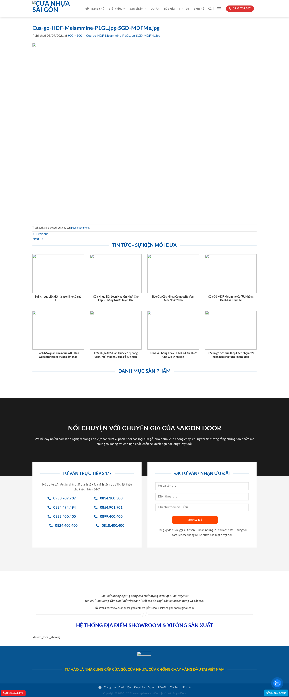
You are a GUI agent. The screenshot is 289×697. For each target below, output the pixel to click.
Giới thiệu (115, 8)
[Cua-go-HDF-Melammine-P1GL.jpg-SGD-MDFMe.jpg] (120, 131)
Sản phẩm (137, 8)
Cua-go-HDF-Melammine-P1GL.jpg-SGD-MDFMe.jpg (123, 35)
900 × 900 (75, 35)
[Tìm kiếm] (210, 9)
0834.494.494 (14, 693)
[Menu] (219, 9)
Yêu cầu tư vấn (277, 693)
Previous (40, 234)
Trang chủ (97, 8)
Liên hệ (199, 8)
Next (37, 239)
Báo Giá (169, 8)
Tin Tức (184, 8)
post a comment (80, 228)
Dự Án (155, 8)
